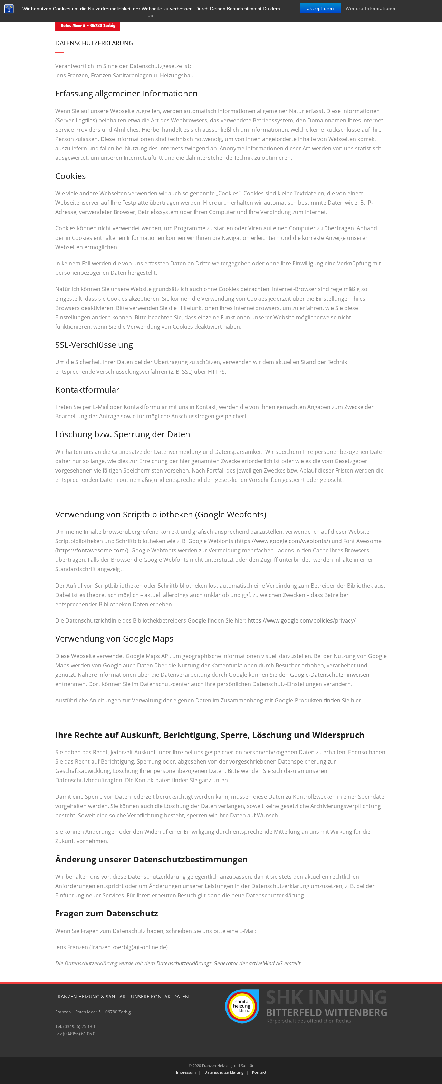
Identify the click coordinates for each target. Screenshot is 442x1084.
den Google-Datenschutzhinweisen (324, 675)
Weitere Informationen (371, 8)
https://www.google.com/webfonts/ (282, 541)
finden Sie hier (342, 700)
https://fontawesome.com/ (92, 550)
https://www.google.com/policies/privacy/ (302, 620)
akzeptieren (320, 8)
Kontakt (259, 1072)
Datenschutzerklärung (223, 1072)
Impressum (186, 1072)
